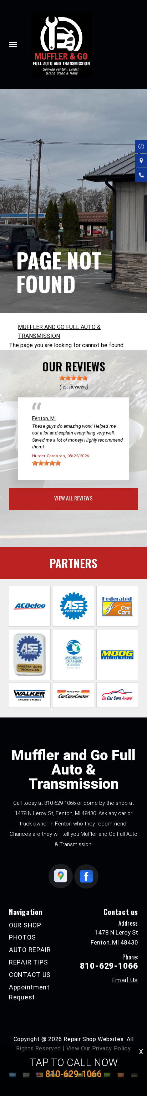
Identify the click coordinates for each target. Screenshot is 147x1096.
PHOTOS (22, 937)
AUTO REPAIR (30, 949)
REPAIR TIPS (28, 962)
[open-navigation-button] (13, 44)
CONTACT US (30, 974)
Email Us (124, 980)
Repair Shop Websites (93, 1039)
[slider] (73, 378)
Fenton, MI (44, 418)
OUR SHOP (25, 925)
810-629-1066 (60, 803)
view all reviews (73, 498)
